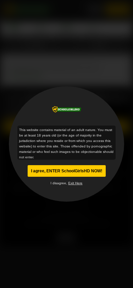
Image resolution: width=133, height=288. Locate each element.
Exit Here (75, 183)
